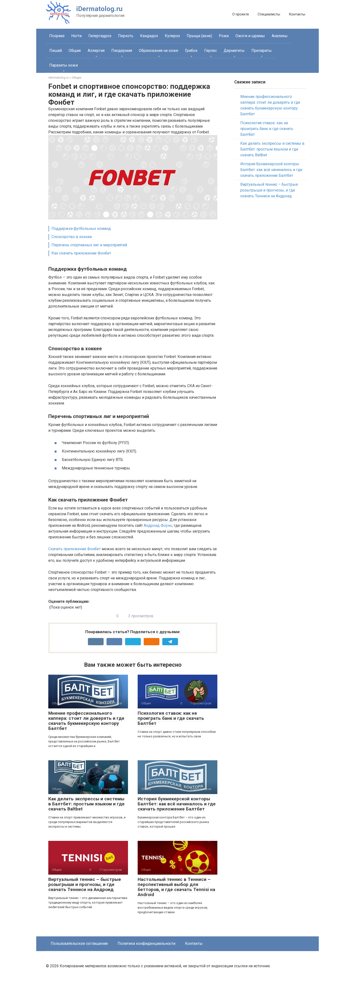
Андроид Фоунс (158, 525)
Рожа (224, 36)
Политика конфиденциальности (146, 943)
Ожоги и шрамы (250, 36)
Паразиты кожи (63, 65)
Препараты (261, 50)
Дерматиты (234, 50)
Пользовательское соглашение (79, 943)
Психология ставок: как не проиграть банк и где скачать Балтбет (171, 718)
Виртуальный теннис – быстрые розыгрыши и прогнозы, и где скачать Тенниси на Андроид (84, 884)
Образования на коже (158, 50)
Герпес (210, 50)
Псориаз (56, 36)
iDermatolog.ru (99, 9)
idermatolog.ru (58, 77)
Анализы (280, 36)
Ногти (76, 36)
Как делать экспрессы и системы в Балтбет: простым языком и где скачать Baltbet (86, 804)
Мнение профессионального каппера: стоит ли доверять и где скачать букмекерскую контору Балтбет (86, 720)
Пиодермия (121, 50)
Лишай (55, 50)
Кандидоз (149, 36)
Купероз (172, 36)
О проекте (240, 14)
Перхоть (125, 36)
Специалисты (269, 14)
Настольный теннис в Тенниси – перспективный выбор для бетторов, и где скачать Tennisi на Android (176, 887)
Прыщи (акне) (199, 36)
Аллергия (96, 50)
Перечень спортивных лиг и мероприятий (89, 245)
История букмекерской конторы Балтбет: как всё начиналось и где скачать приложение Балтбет (177, 804)
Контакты (297, 14)
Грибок (191, 50)
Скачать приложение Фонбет (74, 549)
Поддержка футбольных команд (81, 228)
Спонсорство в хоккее (71, 236)
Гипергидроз (99, 36)
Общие (75, 50)
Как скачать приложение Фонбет (81, 253)
